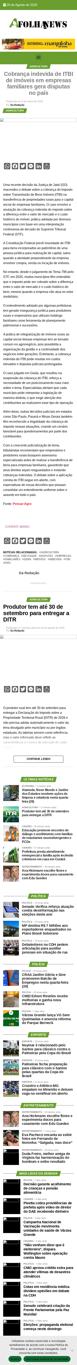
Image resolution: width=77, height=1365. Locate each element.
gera (27, 559)
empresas (64, 556)
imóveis (40, 559)
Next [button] (70, 43)
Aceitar (15, 1359)
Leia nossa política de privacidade (47, 1359)
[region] (38, 44)
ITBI (67, 559)
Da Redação (17, 105)
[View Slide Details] (38, 44)
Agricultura (50, 552)
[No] (72, 1350)
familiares (12, 559)
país (8, 563)
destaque (30, 556)
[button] (38, 57)
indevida (55, 559)
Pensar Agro (22, 504)
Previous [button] (7, 43)
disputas (46, 556)
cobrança (12, 556)
